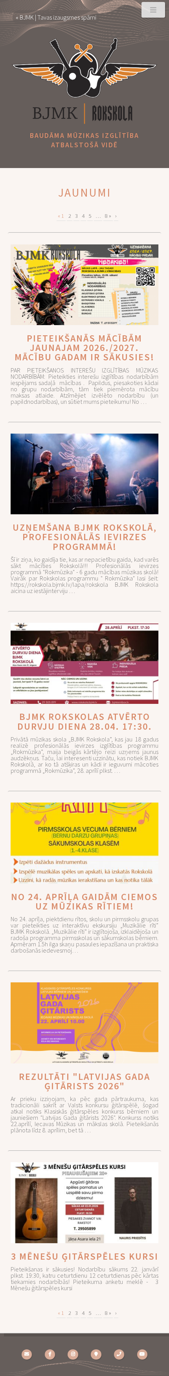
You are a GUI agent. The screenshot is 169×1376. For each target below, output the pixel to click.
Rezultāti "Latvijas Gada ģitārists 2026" (84, 1081)
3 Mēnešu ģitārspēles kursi (84, 1256)
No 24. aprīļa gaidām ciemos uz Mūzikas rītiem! (84, 901)
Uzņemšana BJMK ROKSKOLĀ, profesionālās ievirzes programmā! (85, 536)
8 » (108, 215)
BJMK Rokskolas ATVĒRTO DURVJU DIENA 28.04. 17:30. (84, 721)
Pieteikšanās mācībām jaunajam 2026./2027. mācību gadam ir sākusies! (84, 347)
